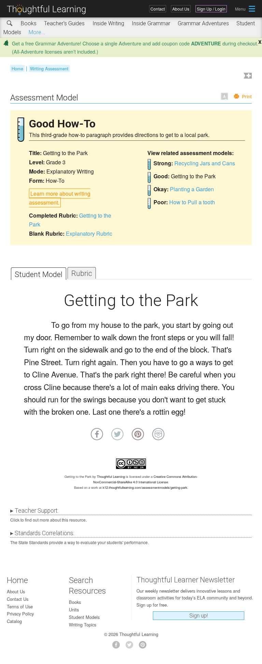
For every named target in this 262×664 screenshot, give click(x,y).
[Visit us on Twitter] (131, 647)
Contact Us (17, 599)
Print (247, 96)
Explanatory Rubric (89, 233)
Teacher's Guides (64, 23)
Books (29, 23)
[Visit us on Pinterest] (144, 647)
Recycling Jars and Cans (204, 163)
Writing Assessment (49, 68)
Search (9, 23)
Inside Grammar (151, 23)
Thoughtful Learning (111, 476)
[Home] (49, 9)
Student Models (84, 617)
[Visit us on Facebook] (118, 647)
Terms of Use (20, 606)
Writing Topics (82, 624)
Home (17, 68)
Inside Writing (108, 23)
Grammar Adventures (203, 23)
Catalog (14, 621)
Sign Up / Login (211, 9)
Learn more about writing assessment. (59, 198)
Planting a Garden (192, 189)
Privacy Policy (20, 613)
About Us (180, 9)
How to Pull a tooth (192, 202)
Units (74, 609)
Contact (157, 9)
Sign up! (198, 615)
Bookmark (247, 76)
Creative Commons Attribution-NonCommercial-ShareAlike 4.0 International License (145, 479)
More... (37, 32)
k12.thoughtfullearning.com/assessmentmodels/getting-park (145, 487)
